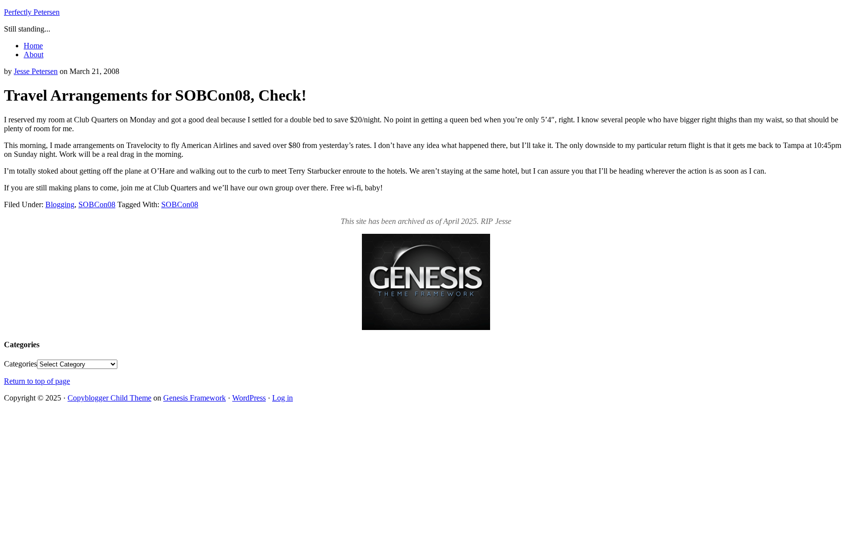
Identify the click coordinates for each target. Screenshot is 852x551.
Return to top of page (37, 381)
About (33, 54)
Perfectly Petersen (32, 12)
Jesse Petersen (36, 71)
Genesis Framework (194, 398)
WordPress (249, 398)
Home (33, 45)
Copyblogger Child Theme (109, 398)
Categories (20, 364)
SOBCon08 (96, 204)
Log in (282, 398)
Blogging (59, 204)
